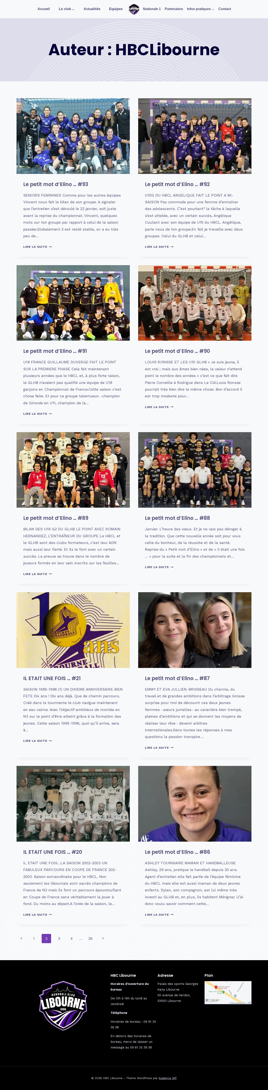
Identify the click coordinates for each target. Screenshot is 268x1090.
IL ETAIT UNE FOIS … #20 (52, 852)
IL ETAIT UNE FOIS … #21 (52, 678)
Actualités (92, 9)
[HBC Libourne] (134, 9)
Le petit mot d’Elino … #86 (177, 852)
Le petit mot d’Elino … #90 (177, 351)
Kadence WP (168, 1078)
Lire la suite (37, 246)
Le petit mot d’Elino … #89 (55, 518)
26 (90, 938)
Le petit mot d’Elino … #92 (177, 184)
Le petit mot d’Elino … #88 (177, 518)
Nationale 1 (152, 9)
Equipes (115, 9)
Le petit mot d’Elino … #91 (55, 351)
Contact (224, 9)
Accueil (43, 9)
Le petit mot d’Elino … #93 (55, 184)
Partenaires (174, 9)
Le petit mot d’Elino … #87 (177, 678)
